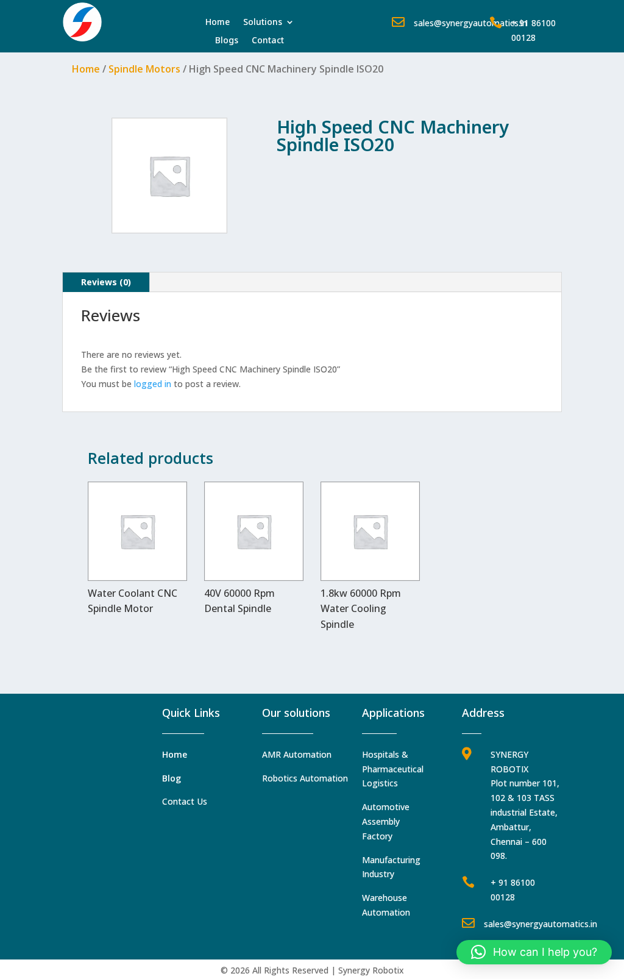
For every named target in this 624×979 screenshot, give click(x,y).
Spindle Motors (144, 69)
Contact (268, 41)
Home (217, 22)
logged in (152, 384)
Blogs (226, 41)
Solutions (262, 22)
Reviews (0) (106, 282)
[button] (534, 952)
